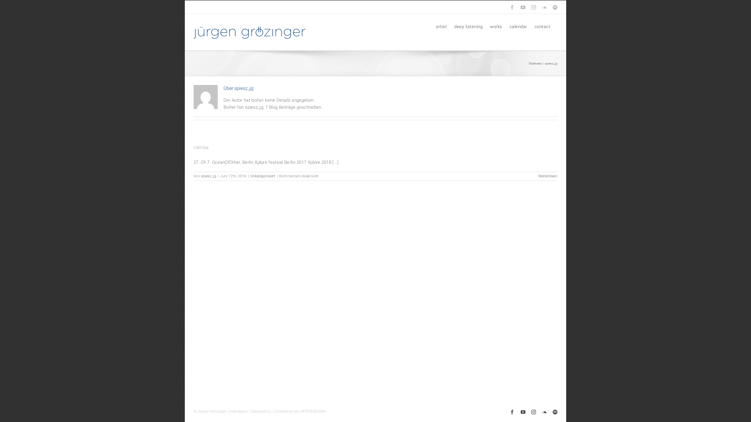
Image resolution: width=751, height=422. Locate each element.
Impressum (238, 411)
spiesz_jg (208, 176)
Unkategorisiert (262, 176)
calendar (201, 147)
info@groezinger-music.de (234, 7)
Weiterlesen (547, 176)
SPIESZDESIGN (313, 411)
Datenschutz (261, 411)
